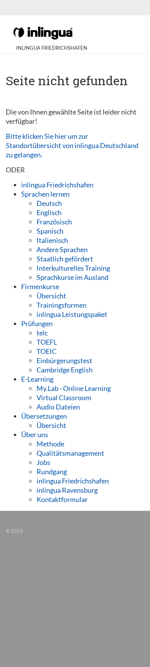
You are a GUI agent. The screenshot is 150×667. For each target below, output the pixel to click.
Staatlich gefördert (65, 258)
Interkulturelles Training (73, 268)
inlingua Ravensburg (67, 490)
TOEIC (47, 351)
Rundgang (52, 471)
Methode (50, 444)
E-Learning (37, 379)
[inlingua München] (43, 32)
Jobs (43, 462)
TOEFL (47, 342)
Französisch (54, 221)
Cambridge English (65, 370)
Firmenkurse (40, 286)
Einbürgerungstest (64, 360)
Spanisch (50, 231)
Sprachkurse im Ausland (72, 277)
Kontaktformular (62, 499)
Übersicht (51, 295)
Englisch (49, 212)
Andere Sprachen (62, 249)
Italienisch (52, 240)
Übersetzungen (44, 416)
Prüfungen (37, 323)
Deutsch (49, 203)
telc (42, 332)
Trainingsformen (62, 305)
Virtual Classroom (64, 397)
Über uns (34, 434)
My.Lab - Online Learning (74, 388)
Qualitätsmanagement (70, 453)
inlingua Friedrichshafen (57, 184)
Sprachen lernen (45, 194)
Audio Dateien (58, 407)
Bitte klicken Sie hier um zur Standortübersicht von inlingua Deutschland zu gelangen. (72, 145)
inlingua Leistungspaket (72, 314)
